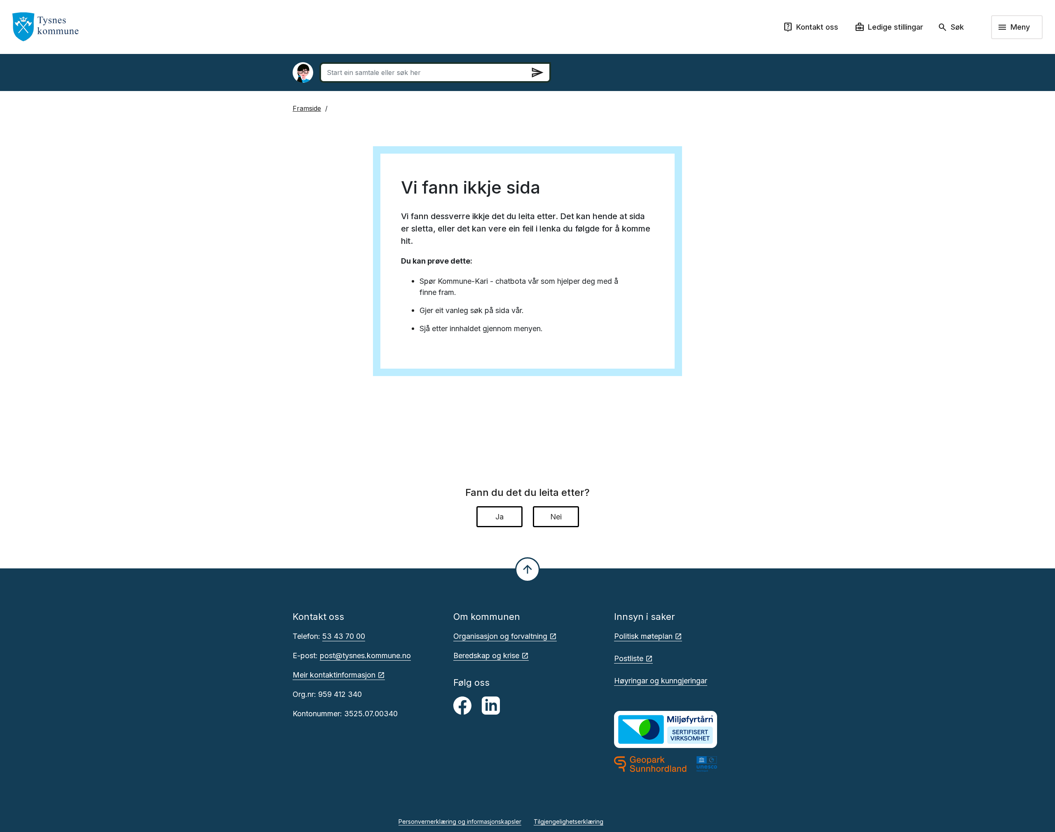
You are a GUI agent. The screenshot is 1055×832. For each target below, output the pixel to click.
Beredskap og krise (486, 655)
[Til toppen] (527, 569)
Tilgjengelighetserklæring (568, 821)
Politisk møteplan (643, 636)
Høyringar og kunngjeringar (660, 680)
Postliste (628, 658)
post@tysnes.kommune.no (365, 655)
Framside (307, 108)
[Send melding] (537, 72)
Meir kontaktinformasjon (334, 675)
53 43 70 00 (343, 636)
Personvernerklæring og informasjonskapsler (460, 821)
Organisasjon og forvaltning (500, 636)
